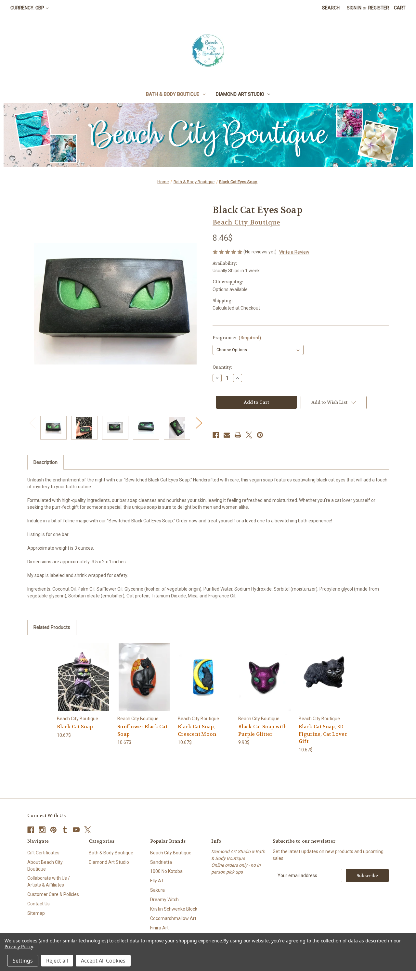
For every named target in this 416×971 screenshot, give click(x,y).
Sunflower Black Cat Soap (142, 730)
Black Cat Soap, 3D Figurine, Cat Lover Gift (323, 734)
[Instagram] (42, 829)
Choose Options (83, 682)
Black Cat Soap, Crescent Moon (197, 730)
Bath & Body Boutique (172, 94)
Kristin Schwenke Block (173, 909)
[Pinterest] (260, 435)
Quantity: (222, 367)
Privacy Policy (19, 946)
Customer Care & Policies (53, 894)
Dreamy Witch (164, 899)
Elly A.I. (157, 880)
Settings (23, 960)
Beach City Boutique (170, 852)
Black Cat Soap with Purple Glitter (262, 730)
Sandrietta (161, 862)
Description (45, 462)
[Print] (238, 435)
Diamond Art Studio (240, 94)
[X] (249, 435)
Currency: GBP (27, 7)
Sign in (354, 7)
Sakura (157, 890)
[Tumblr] (64, 829)
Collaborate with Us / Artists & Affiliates (48, 881)
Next (198, 423)
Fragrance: (237, 337)
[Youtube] (76, 829)
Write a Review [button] (294, 252)
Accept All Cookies (103, 960)
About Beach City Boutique (45, 866)
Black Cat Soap (75, 726)
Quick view (78, 671)
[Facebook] (216, 435)
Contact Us (38, 903)
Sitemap (36, 913)
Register (378, 7)
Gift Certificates (43, 852)
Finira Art (159, 927)
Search (331, 7)
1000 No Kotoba (166, 871)
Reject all (57, 960)
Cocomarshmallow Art (173, 918)
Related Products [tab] (51, 627)
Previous (32, 423)
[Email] (227, 435)
